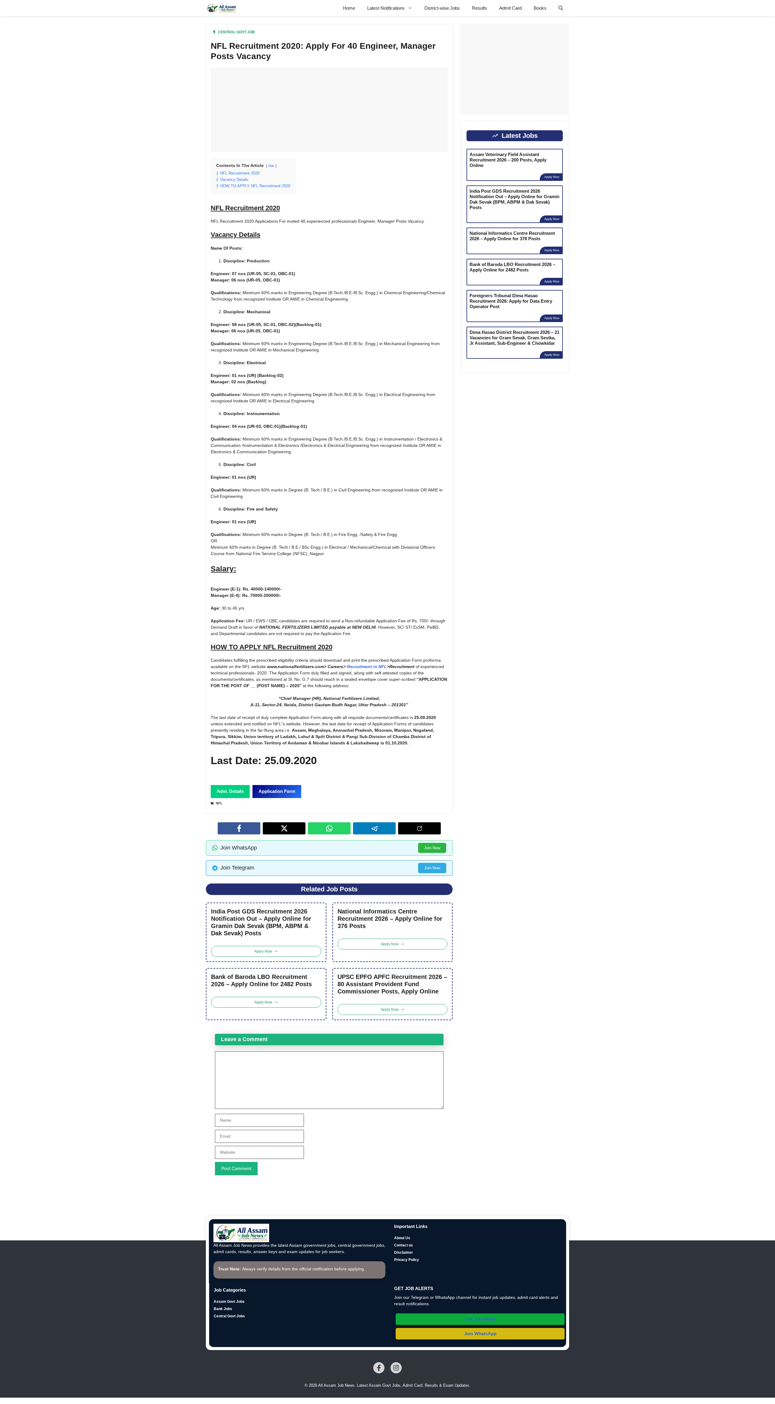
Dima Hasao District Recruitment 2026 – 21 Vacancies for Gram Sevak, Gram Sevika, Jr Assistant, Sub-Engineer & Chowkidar (514, 338)
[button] (560, 8)
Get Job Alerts (480, 1319)
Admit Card (510, 8)
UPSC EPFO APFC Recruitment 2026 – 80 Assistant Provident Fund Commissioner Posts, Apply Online (392, 984)
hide (271, 166)
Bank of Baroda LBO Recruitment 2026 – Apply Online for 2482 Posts (261, 980)
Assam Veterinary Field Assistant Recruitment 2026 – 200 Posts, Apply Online (508, 160)
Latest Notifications (386, 8)
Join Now (432, 848)
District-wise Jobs (442, 8)
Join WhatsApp (480, 1333)
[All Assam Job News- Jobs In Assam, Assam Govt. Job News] (221, 8)
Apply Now (551, 176)
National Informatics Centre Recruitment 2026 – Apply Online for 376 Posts (390, 918)
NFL (219, 803)
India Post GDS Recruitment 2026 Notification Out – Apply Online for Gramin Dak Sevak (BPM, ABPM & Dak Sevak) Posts (261, 922)
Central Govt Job (236, 32)
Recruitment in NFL (367, 666)
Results (479, 8)
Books (540, 8)
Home (349, 8)
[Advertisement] (329, 109)
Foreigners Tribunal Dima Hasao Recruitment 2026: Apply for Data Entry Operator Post (511, 301)
